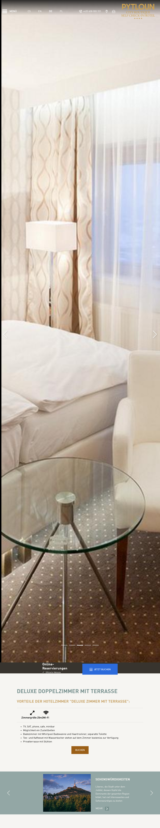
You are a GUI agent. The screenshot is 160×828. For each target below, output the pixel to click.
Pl (61, 11)
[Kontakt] (114, 11)
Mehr (102, 808)
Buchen (80, 750)
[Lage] (106, 11)
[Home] (138, 11)
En (40, 11)
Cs (29, 11)
